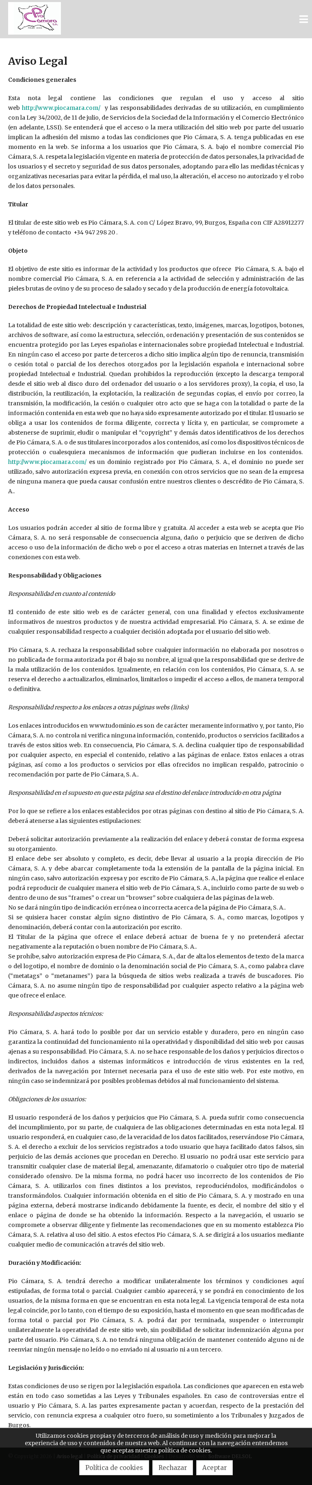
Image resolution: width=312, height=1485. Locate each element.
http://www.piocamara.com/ (61, 108)
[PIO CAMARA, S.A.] (34, 19)
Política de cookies (114, 1468)
